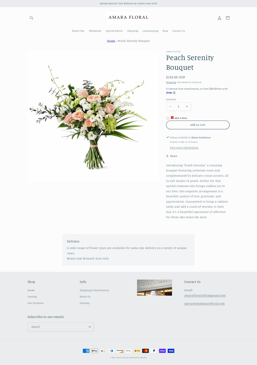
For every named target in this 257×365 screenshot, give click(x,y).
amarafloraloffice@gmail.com (205, 295)
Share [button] (173, 155)
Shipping (171, 82)
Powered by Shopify (138, 357)
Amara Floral (122, 357)
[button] (32, 18)
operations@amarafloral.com (204, 303)
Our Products (36, 302)
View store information (184, 147)
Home (111, 41)
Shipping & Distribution (94, 290)
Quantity (171, 99)
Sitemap (85, 302)
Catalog (32, 296)
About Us (85, 296)
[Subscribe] (89, 326)
